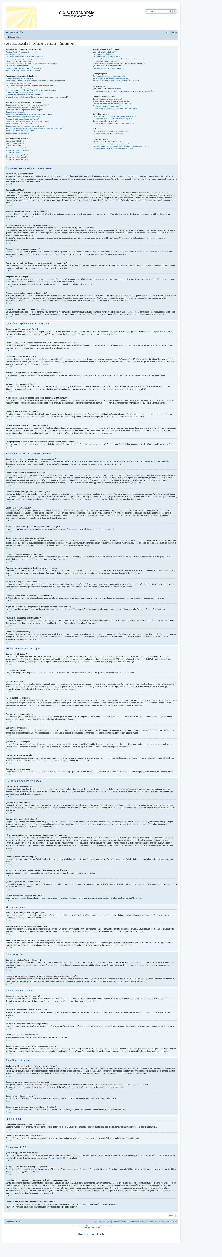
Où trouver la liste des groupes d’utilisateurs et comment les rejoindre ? (119, 59)
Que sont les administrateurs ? (104, 52)
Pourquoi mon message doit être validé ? (20, 130)
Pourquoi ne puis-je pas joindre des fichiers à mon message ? (28, 121)
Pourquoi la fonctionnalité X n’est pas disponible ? (111, 144)
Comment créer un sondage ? (17, 112)
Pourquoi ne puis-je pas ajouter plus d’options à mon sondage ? (29, 114)
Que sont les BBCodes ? (15, 141)
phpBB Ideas (129, 1169)
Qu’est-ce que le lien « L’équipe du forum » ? (109, 68)
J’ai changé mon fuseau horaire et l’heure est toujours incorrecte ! (30, 85)
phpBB (142, 389)
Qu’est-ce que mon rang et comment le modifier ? (24, 95)
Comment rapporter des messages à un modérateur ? (25, 126)
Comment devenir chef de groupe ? (106, 61)
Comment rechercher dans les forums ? (107, 99)
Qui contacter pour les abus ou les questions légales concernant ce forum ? (120, 146)
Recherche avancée (175, 11)
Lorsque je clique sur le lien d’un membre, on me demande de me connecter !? (37, 97)
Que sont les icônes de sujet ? (17, 159)
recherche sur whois (160, 1183)
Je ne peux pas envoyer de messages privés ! (110, 76)
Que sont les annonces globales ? (18, 150)
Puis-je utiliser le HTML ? (15, 143)
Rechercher (170, 11)
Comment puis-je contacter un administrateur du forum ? (113, 148)
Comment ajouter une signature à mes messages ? (24, 110)
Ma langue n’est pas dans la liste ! (18, 88)
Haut (10, 184)
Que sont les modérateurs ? (103, 54)
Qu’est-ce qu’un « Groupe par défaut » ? (107, 66)
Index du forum (14, 1221)
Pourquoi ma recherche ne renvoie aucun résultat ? (111, 101)
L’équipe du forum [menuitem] (119, 1221)
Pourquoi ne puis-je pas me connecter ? (20, 61)
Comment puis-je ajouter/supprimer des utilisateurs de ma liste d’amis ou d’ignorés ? (123, 91)
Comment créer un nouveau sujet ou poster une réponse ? (27, 105)
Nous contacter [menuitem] (103, 1221)
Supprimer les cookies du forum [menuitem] (141, 1221)
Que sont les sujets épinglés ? (17, 155)
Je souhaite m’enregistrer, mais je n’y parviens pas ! (25, 56)
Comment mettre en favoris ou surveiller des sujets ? (112, 119)
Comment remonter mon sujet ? (17, 133)
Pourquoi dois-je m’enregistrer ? (17, 52)
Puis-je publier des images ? (16, 148)
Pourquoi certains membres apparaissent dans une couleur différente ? (119, 63)
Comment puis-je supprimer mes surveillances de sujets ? (114, 123)
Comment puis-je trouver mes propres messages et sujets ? (115, 108)
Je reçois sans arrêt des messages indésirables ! (111, 78)
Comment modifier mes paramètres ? (19, 78)
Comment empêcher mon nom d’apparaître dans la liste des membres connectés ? (36, 81)
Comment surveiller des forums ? (105, 121)
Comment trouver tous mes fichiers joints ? (108, 133)
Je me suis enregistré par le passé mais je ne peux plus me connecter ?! (32, 63)
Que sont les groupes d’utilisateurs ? (106, 56)
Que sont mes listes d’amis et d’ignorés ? (108, 89)
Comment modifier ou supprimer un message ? (23, 107)
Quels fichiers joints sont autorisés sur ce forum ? (111, 131)
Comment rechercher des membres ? (107, 106)
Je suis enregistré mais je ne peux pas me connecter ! (25, 59)
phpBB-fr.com (95, 1227)
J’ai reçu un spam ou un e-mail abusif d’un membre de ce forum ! (116, 81)
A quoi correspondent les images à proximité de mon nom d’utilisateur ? (32, 90)
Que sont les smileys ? (14, 145)
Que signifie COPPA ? (14, 54)
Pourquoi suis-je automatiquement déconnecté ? (23, 68)
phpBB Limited (72, 1155)
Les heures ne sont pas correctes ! (19, 83)
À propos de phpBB (57, 1158)
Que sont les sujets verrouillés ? (17, 157)
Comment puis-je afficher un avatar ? (19, 92)
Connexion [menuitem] (173, 32)
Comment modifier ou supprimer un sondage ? (23, 117)
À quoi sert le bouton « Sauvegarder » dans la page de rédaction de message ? (35, 128)
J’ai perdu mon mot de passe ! (17, 66)
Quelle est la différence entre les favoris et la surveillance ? (114, 116)
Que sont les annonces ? (15, 152)
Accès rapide (13, 32)
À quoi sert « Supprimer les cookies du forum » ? (23, 70)
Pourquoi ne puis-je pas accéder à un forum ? (22, 119)
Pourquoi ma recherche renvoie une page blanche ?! (112, 104)
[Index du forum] (22, 16)
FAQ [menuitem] (23, 32)
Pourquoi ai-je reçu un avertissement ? (20, 123)
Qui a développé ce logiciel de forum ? (107, 141)
